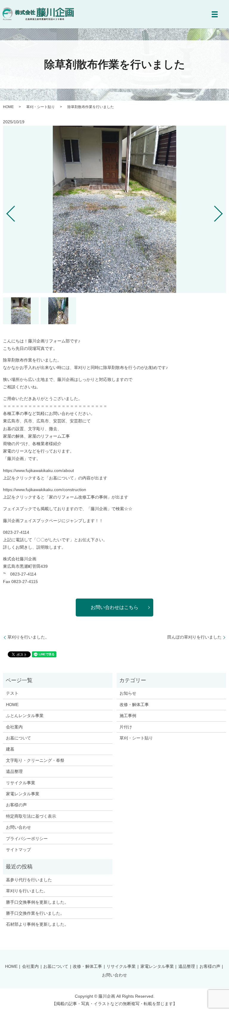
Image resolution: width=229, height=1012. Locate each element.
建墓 (10, 749)
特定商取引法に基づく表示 (31, 816)
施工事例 (128, 715)
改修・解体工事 (134, 704)
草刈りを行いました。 (28, 637)
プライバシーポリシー (27, 838)
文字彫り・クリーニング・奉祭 (35, 760)
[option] (114, 209)
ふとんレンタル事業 (25, 715)
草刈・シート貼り (40, 107)
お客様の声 (16, 804)
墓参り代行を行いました (29, 879)
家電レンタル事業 (22, 793)
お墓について (18, 738)
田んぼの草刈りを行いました (194, 637)
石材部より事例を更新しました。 (37, 924)
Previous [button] (5, 211)
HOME (8, 107)
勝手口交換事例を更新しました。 (37, 902)
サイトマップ (18, 849)
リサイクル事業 (20, 782)
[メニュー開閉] (215, 14)
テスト (12, 693)
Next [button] (223, 211)
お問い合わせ (18, 827)
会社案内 (14, 727)
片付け (126, 727)
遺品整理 (14, 771)
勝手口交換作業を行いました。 (35, 913)
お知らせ (128, 693)
